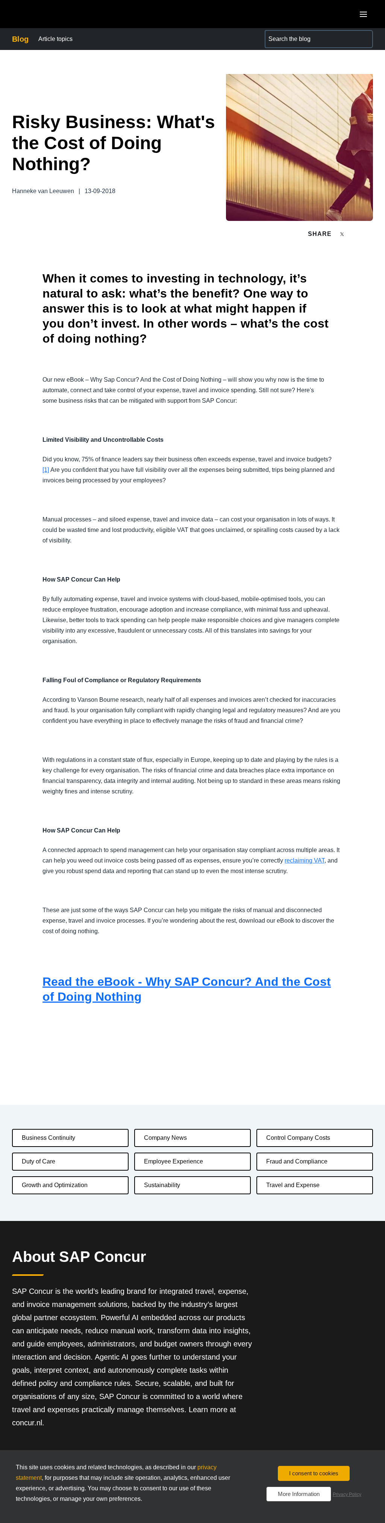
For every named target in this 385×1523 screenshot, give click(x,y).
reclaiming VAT (304, 860)
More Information (299, 1494)
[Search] (364, 39)
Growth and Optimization (55, 1185)
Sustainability (162, 1185)
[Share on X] (343, 233)
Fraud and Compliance (296, 1161)
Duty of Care (38, 1161)
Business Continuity (48, 1138)
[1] (45, 470)
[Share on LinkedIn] (370, 234)
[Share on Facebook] (356, 234)
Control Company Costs (298, 1138)
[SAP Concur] (47, 14)
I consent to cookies (313, 1473)
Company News (165, 1138)
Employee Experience (173, 1161)
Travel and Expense (293, 1185)
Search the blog (286, 34)
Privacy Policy (347, 1494)
